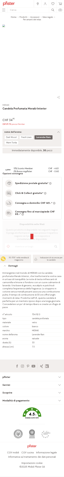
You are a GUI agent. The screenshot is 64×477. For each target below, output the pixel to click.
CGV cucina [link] (27, 452)
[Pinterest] (28, 366)
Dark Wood (11, 137)
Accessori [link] (34, 17)
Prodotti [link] (23, 17)
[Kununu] (47, 366)
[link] (37, 3)
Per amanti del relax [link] (32, 19)
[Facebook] (17, 366)
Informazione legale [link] (46, 452)
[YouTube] (33, 366)
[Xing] (41, 366)
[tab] (32, 266)
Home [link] (13, 17)
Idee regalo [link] (48, 17)
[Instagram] (22, 366)
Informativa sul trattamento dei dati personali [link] (32, 457)
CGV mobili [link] (13, 452)
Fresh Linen (26, 137)
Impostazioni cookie (32, 463)
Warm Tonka (11, 142)
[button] (32, 415)
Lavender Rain (43, 137)
